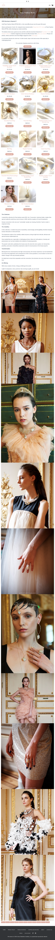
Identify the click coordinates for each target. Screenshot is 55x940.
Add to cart (9, 72)
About (42, 929)
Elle (43, 31)
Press (20, 933)
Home (4, 929)
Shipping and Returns (33, 929)
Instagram (28, 1)
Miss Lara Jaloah (42, 33)
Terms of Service (21, 929)
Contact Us (49, 929)
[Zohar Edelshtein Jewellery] (4, 5)
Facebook (26, 1)
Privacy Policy (11, 929)
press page (34, 35)
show (43, 27)
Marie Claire (47, 31)
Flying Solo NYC (37, 27)
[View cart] (52, 5)
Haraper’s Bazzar (6, 33)
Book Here (27, 46)
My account (28, 933)
